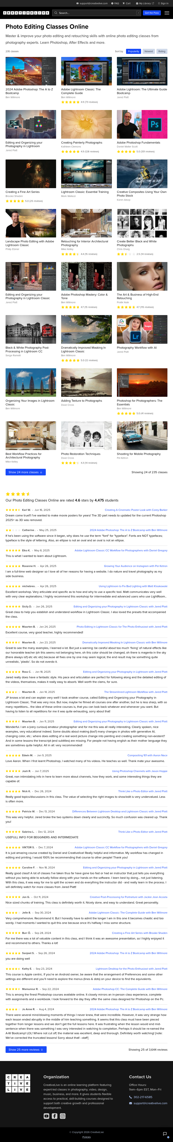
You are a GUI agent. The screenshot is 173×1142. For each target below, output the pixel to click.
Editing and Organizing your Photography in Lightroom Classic (28, 296)
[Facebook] (55, 1116)
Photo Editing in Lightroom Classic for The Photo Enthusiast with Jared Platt (122, 626)
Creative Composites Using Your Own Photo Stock (142, 194)
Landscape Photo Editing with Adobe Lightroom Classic (30, 243)
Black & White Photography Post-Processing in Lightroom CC (27, 349)
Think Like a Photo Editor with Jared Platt (142, 791)
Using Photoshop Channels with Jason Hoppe (139, 771)
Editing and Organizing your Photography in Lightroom (24, 144)
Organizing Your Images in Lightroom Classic (30, 402)
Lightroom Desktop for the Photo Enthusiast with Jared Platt (131, 968)
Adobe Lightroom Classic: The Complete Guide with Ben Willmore (128, 912)
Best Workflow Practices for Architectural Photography (24, 456)
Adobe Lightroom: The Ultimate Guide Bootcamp (142, 91)
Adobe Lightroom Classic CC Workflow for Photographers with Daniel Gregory (121, 550)
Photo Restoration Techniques (80, 454)
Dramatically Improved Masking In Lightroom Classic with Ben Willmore (124, 642)
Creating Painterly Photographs (81, 142)
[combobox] (96, 13)
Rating (161, 51)
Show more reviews (24, 1049)
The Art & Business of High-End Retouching (137, 296)
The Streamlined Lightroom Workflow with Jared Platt (135, 692)
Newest (149, 51)
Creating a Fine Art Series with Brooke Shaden (139, 933)
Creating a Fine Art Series (23, 192)
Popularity (133, 51)
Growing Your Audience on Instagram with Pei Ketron (135, 566)
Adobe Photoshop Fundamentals (138, 142)
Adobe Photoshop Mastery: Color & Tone (84, 296)
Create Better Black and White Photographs (137, 243)
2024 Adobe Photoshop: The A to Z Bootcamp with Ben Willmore (128, 530)
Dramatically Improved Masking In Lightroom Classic (83, 349)
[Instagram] (63, 1116)
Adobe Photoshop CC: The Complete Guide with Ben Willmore (130, 989)
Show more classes (24, 472)
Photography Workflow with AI (137, 347)
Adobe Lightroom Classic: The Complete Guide (81, 91)
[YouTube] (46, 1116)
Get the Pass (152, 13)
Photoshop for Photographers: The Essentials (139, 402)
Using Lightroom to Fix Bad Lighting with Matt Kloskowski (133, 586)
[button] (165, 1134)
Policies (86, 1137)
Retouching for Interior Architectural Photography (84, 243)
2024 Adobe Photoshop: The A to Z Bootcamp (29, 91)
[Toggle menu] (167, 13)
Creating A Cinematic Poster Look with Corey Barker (136, 510)
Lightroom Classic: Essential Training (85, 192)
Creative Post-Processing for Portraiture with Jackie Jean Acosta (128, 897)
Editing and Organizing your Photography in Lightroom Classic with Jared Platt (120, 606)
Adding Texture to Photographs (81, 400)
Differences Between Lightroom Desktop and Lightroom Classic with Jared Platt (119, 811)
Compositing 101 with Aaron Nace (147, 755)
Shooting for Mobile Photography (139, 454)
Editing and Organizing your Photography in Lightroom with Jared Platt (125, 671)
